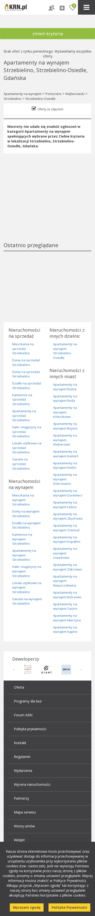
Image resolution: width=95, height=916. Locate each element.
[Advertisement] (47, 205)
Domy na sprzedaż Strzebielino (26, 362)
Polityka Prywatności (69, 907)
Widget (19, 840)
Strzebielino (12, 98)
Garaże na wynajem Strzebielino (27, 601)
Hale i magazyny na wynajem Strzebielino (26, 571)
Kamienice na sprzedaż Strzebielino (22, 399)
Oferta (19, 687)
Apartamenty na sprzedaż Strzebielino (24, 415)
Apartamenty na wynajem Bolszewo (67, 594)
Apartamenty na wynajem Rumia (65, 386)
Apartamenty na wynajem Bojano (65, 425)
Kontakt (20, 742)
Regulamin (22, 756)
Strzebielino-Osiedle (40, 98)
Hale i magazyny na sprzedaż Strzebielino (26, 431)
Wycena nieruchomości (32, 784)
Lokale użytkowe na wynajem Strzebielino (26, 587)
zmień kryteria (47, 34)
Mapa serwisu (25, 812)
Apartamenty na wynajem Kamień (65, 453)
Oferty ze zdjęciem (50, 109)
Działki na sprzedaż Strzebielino (26, 385)
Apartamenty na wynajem (23, 94)
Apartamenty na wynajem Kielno (65, 465)
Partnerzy (21, 798)
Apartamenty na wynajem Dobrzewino (65, 479)
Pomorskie (53, 94)
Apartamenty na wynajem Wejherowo (65, 440)
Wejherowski (75, 94)
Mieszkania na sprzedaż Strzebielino (23, 348)
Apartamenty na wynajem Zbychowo (68, 516)
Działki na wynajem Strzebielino (26, 525)
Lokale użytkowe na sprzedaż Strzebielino (26, 447)
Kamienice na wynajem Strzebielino (22, 539)
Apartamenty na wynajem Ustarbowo (65, 553)
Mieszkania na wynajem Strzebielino (23, 499)
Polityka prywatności (30, 729)
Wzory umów (24, 826)
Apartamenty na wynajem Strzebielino (24, 555)
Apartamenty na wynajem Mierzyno (67, 617)
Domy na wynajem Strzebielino (25, 513)
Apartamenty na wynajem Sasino (65, 606)
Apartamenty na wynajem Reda (65, 398)
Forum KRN (23, 715)
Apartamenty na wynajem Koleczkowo (65, 412)
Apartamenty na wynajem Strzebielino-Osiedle (65, 351)
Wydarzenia (23, 770)
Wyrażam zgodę (26, 907)
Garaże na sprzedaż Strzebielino (21, 463)
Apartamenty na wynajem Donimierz (67, 492)
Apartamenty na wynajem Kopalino (66, 539)
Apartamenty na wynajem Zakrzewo (67, 566)
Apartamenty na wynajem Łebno (65, 504)
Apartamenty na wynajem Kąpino (65, 629)
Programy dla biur (28, 701)
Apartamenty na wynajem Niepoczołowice (65, 581)
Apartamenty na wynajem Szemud (66, 527)
